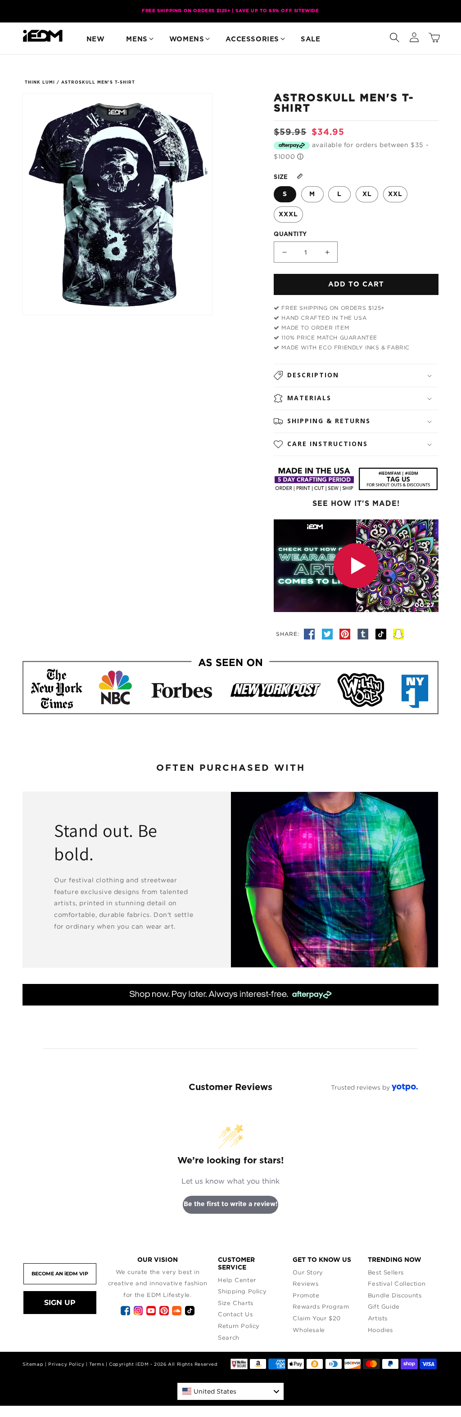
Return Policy (239, 1326)
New (95, 39)
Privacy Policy (66, 1364)
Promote (306, 1295)
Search (229, 1337)
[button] (394, 35)
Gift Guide (384, 1306)
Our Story (308, 1272)
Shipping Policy (242, 1291)
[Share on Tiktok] (382, 633)
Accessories (252, 39)
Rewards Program (321, 1306)
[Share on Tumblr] (364, 633)
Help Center (237, 1280)
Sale (310, 39)
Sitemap (33, 1364)
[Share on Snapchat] (398, 633)
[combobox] (230, 1391)
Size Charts (235, 1303)
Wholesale (309, 1330)
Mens (136, 39)
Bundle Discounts (395, 1295)
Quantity (290, 234)
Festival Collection (396, 1283)
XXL (395, 194)
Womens (186, 39)
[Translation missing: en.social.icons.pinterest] (346, 633)
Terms (96, 1364)
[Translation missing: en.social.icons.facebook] (310, 633)
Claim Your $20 (316, 1318)
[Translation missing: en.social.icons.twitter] (328, 633)
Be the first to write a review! (231, 1204)
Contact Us (235, 1314)
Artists (378, 1318)
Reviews (305, 1283)
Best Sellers (386, 1272)
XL (367, 194)
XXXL (288, 214)
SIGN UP (60, 1302)
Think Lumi (40, 82)
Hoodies (380, 1330)
